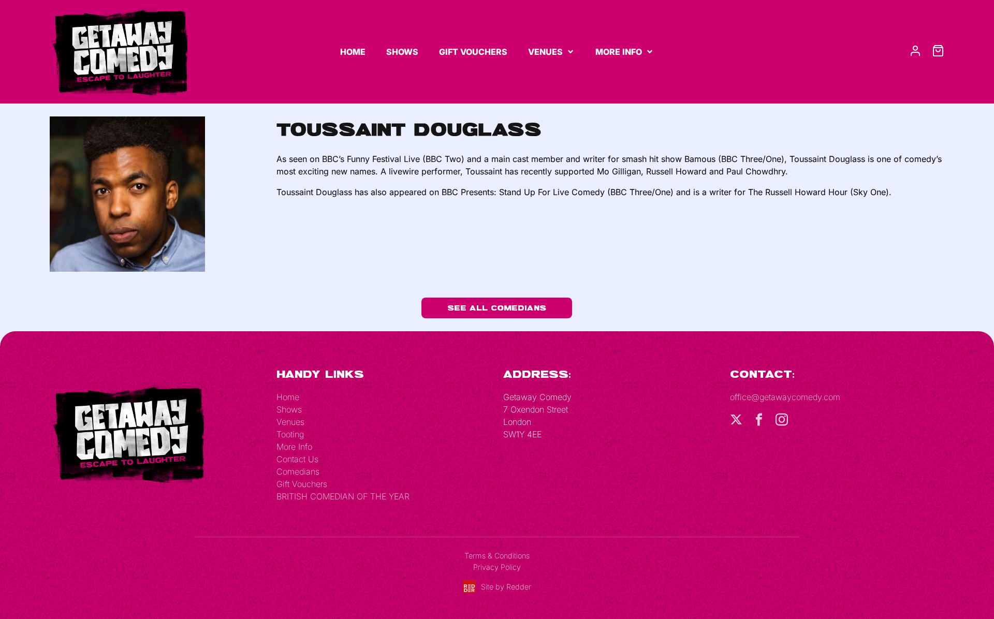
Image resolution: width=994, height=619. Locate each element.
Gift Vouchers (473, 52)
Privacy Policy (497, 567)
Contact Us (297, 459)
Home (353, 52)
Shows (402, 52)
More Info (618, 52)
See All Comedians (496, 308)
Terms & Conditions (497, 555)
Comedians (297, 471)
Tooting (290, 434)
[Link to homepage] (119, 51)
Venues (545, 52)
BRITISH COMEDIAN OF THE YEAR (343, 496)
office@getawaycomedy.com (785, 397)
